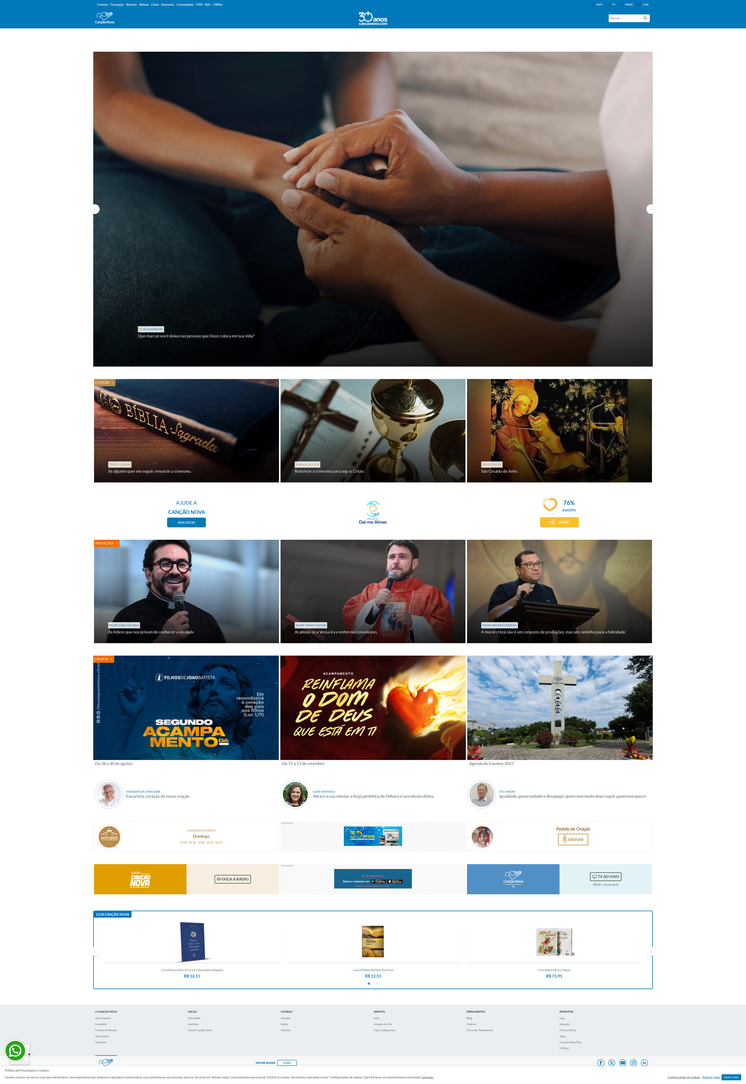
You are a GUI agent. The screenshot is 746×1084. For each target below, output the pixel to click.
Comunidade (185, 4)
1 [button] (369, 984)
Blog (469, 1018)
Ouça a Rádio (234, 879)
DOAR (564, 522)
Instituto (193, 1024)
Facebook (601, 1063)
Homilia (285, 1030)
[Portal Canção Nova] (104, 18)
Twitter (612, 1063)
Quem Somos (103, 1018)
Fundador (101, 1024)
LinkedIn (644, 1063)
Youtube (623, 1063)
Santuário (167, 4)
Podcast (471, 1024)
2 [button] (377, 984)
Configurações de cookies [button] (684, 1077)
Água (563, 1036)
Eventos (101, 659)
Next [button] (651, 209)
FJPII (199, 4)
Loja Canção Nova (112, 914)
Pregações (104, 543)
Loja (562, 1018)
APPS (599, 4)
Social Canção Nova (200, 1030)
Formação (117, 4)
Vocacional (102, 1036)
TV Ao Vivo (608, 876)
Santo (284, 1024)
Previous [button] (95, 209)
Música (144, 4)
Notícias (131, 4)
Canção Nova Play (570, 1042)
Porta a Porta (568, 1030)
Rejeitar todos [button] (711, 1077)
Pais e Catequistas (385, 1030)
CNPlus (564, 1048)
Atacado (565, 1024)
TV (613, 4)
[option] (373, 209)
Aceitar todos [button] (731, 1077)
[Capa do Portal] (373, 17)
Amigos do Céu (383, 1024)
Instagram (633, 1063)
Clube (155, 4)
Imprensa (100, 1042)
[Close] (29, 1054)
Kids (376, 1018)
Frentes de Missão (106, 1030)
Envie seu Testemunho (480, 1030)
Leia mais (427, 1077)
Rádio (629, 4)
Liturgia (102, 382)
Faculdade (194, 1018)
